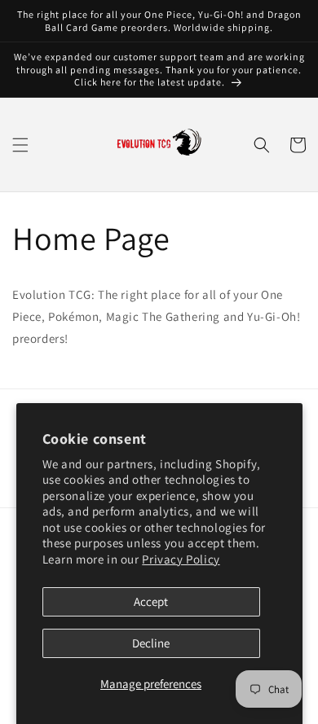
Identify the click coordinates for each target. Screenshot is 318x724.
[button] (20, 145)
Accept (151, 601)
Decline (151, 643)
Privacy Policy (180, 559)
